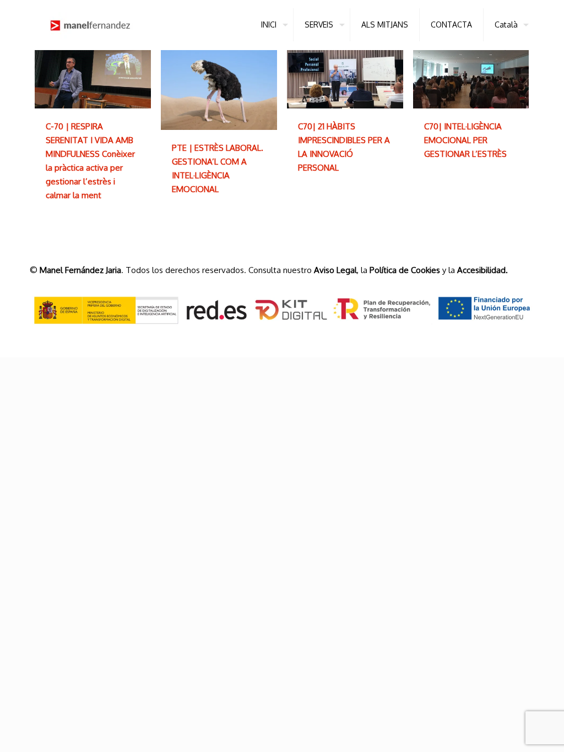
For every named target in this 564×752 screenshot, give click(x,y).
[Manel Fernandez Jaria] (90, 25)
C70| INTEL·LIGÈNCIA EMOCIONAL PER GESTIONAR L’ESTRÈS (465, 140)
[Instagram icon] (517, 338)
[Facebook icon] (489, 338)
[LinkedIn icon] (503, 338)
